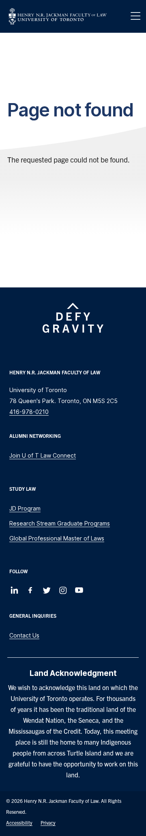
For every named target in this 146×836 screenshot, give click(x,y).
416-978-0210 (29, 411)
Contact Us (24, 635)
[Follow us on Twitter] (47, 590)
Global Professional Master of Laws (56, 538)
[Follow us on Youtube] (79, 590)
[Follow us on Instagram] (63, 590)
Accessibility (19, 822)
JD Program (25, 508)
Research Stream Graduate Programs (59, 523)
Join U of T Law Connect (42, 455)
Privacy (48, 822)
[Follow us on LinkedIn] (14, 590)
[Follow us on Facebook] (30, 590)
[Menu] (135, 16)
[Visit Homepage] (58, 16)
